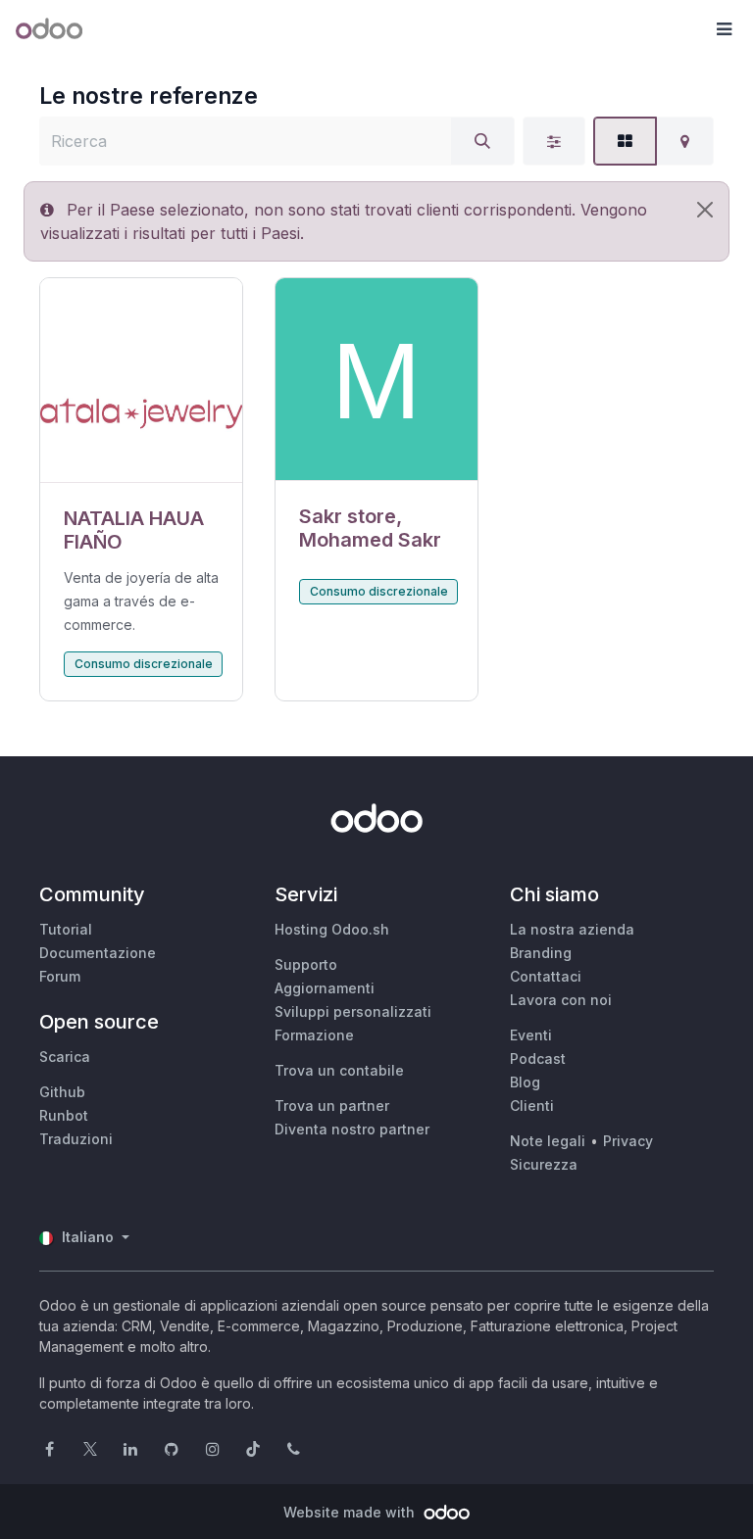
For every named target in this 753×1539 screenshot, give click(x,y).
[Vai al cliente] (141, 380)
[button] (723, 29)
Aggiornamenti (325, 988)
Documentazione (97, 952)
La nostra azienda (572, 929)
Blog (525, 1082)
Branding (541, 952)
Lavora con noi (561, 999)
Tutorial (65, 929)
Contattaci (545, 976)
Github (62, 1091)
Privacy (628, 1140)
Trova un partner (332, 1105)
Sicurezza (543, 1164)
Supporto (306, 964)
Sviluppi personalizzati (353, 1011)
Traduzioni (76, 1138)
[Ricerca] (482, 141)
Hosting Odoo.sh (332, 929)
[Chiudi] (704, 209)
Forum (59, 976)
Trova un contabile (339, 1070)
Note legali (547, 1140)
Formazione (314, 1035)
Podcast (538, 1058)
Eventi (531, 1035)
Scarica (64, 1056)
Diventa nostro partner (352, 1129)
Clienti (532, 1105)
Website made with (351, 1512)
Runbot (63, 1115)
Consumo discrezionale (144, 663)
